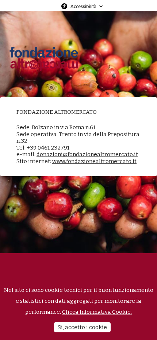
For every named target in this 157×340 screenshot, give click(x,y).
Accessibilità (83, 6)
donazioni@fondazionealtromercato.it (87, 154)
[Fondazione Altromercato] (43, 54)
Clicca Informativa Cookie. (97, 312)
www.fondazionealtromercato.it (94, 161)
